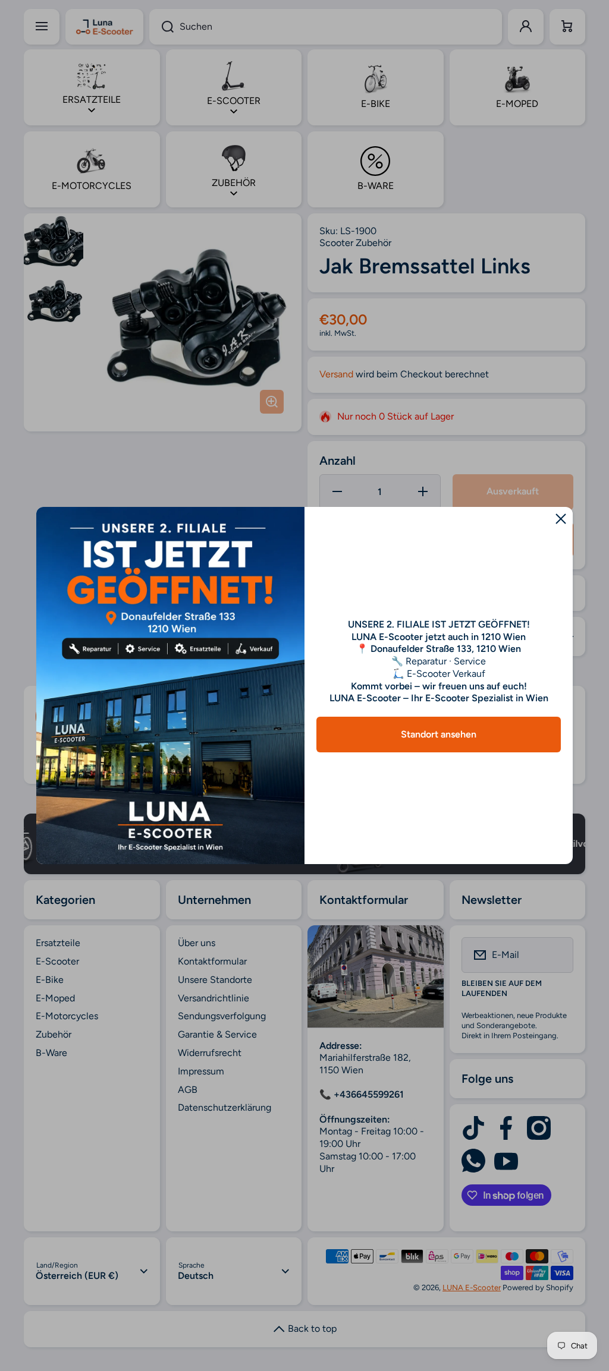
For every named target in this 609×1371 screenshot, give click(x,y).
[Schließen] (561, 519)
